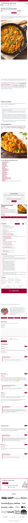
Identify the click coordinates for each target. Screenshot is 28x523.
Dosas (3, 177)
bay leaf (4, 240)
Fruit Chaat (4, 171)
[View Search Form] (25, 4)
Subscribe (5, 483)
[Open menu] (27, 3)
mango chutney (9, 244)
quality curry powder (10, 234)
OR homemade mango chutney (7, 247)
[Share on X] (11, 317)
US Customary (17, 223)
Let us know (13, 291)
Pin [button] (11, 217)
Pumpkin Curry (4, 168)
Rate (17, 217)
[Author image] (1, 11)
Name (2, 338)
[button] (1, 215)
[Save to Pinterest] (17, 317)
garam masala (8, 237)
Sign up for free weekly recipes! (13, 0)
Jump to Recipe (14, 12)
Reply (26, 346)
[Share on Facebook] (4, 317)
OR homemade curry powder (7, 236)
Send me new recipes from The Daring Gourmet (14, 199)
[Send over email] (24, 317)
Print (5, 217)
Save (24, 217)
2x (24, 223)
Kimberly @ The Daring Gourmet (9, 385)
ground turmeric (9, 238)
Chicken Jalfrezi (4, 174)
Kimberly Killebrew (5, 208)
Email (11, 338)
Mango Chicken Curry (5, 169)
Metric (21, 223)
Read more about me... (13, 314)
